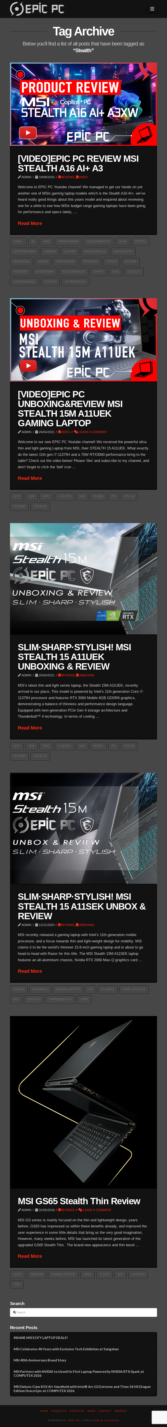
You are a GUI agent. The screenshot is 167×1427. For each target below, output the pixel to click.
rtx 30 (129, 496)
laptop (70, 251)
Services (77, 1411)
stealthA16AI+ (24, 281)
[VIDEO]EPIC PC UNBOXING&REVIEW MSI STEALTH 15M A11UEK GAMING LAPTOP (70, 408)
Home (44, 1411)
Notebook (21, 261)
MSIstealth (123, 251)
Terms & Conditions (105, 1420)
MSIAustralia (94, 251)
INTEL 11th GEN (134, 989)
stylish (50, 281)
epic (46, 496)
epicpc (140, 241)
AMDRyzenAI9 (68, 241)
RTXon (111, 261)
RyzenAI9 (20, 271)
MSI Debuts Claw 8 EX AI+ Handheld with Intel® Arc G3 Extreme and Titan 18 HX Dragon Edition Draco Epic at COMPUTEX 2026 (82, 1389)
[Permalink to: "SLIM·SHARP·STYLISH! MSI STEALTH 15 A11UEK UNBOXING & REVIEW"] (83, 578)
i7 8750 (104, 1274)
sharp (99, 271)
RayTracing (66, 261)
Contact (105, 1411)
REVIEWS (67, 177)
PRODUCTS (59, 1411)
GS (91, 989)
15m (31, 496)
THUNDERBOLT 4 (60, 999)
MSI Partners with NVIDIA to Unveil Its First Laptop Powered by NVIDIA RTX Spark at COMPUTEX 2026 (79, 1374)
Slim (115, 271)
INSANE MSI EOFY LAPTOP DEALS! (41, 1338)
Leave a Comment (92, 432)
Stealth (134, 271)
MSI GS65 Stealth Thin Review (79, 1201)
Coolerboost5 (98, 241)
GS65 (87, 1274)
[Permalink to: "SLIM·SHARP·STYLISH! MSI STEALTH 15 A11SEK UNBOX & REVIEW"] (83, 828)
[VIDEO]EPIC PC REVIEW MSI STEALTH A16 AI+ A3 (78, 163)
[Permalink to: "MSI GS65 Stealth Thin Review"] (83, 1102)
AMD (46, 241)
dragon (37, 1274)
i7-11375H (64, 496)
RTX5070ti (91, 261)
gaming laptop (68, 989)
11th (16, 496)
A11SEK (18, 989)
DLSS (123, 241)
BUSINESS (40, 989)
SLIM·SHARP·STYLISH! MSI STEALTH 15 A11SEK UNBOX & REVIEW (81, 906)
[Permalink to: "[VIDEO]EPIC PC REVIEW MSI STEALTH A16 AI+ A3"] (83, 104)
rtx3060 (19, 506)
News (91, 1411)
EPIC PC (74, 1420)
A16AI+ (18, 241)
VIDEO (83, 177)
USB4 (84, 999)
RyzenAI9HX (45, 271)
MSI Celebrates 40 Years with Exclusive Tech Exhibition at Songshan (66, 1349)
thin (16, 1284)
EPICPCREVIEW (24, 251)
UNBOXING (86, 675)
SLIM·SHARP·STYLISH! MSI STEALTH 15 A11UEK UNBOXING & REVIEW (74, 657)
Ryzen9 (130, 261)
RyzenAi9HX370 (74, 271)
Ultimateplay (75, 281)
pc (114, 496)
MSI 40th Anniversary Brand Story (40, 1360)
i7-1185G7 (107, 989)
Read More (30, 223)
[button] (152, 8)
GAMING (50, 251)
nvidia (43, 261)
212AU (17, 1274)
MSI (82, 496)
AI (33, 241)
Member (121, 1411)
